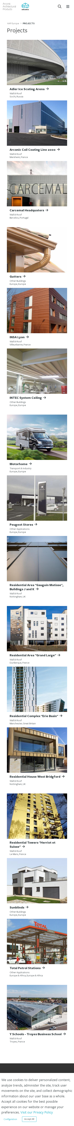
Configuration (10, 1119)
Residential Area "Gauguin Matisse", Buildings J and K (36, 587)
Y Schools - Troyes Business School (36, 1034)
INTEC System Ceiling (26, 398)
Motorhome (19, 464)
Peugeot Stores (21, 524)
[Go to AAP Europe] (16, 6)
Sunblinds (17, 907)
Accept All (29, 1119)
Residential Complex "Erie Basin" (34, 716)
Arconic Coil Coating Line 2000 (33, 149)
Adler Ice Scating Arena (27, 89)
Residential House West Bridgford (35, 776)
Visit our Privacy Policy (36, 1112)
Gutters (15, 276)
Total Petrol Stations (25, 968)
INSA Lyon (17, 337)
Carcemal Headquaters (27, 210)
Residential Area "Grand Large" (33, 655)
